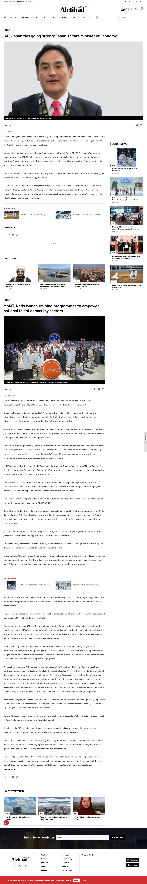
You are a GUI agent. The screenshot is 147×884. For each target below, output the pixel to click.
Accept (76, 880)
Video (53, 17)
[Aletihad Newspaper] (73, 9)
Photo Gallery (62, 17)
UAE (10, 17)
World (17, 17)
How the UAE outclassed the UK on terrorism (18, 285)
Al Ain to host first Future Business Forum (87, 818)
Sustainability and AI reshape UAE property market (87, 285)
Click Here (47, 880)
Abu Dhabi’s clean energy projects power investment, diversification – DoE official (53, 285)
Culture (42, 17)
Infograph (86, 17)
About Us (65, 866)
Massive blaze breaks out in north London (18, 818)
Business (25, 17)
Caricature (76, 17)
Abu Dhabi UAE (23, 1)
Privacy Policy (67, 870)
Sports (34, 17)
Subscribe (117, 837)
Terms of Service (88, 855)
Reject (84, 880)
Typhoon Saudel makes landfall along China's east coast (53, 818)
